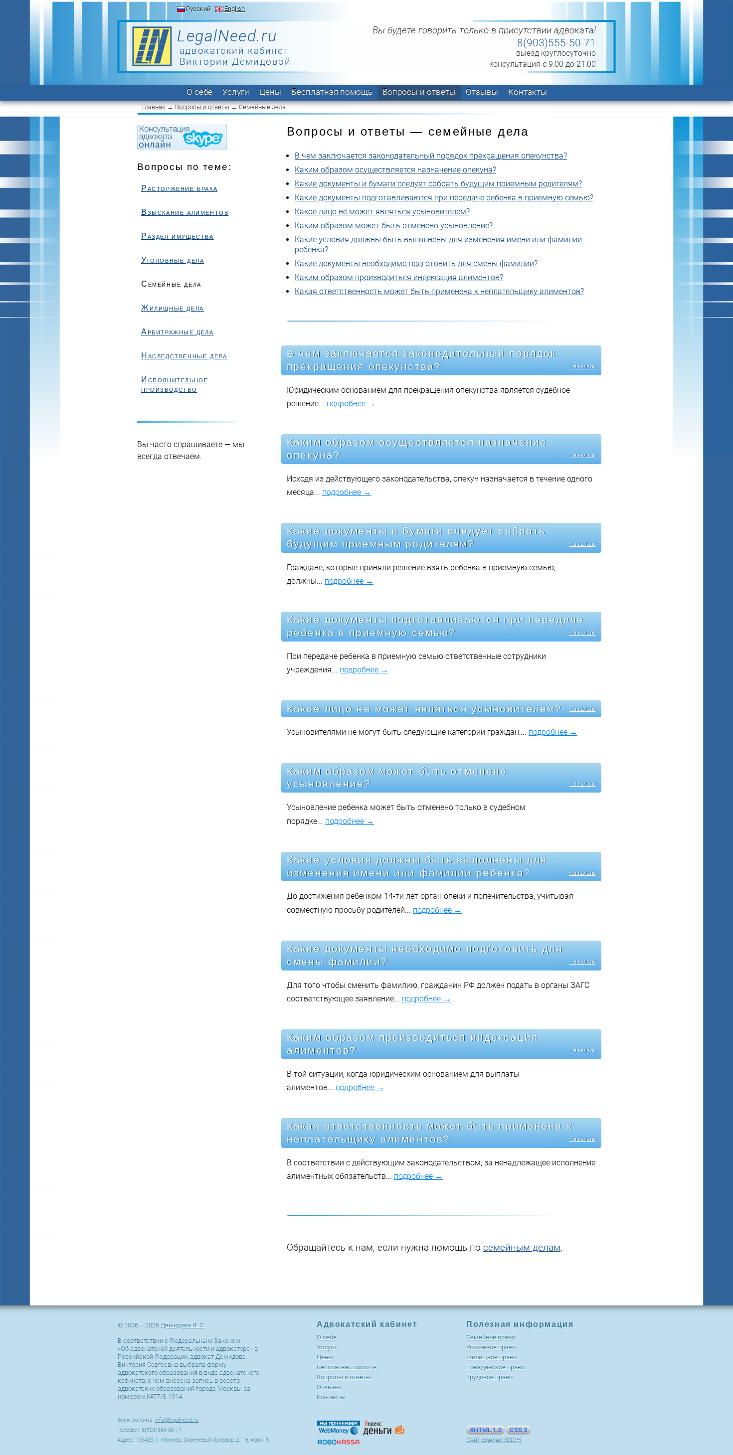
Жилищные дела (172, 308)
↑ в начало (582, 366)
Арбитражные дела (177, 331)
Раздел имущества (177, 236)
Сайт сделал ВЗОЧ (493, 1440)
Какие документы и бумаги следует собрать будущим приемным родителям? (438, 183)
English (234, 8)
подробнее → (351, 403)
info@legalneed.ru (176, 1420)
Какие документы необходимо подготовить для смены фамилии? (416, 263)
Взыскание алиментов (184, 212)
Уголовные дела (172, 260)
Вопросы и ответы (419, 92)
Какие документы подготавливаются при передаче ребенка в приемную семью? (444, 197)
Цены (270, 92)
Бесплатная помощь (331, 92)
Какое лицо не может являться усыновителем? (382, 211)
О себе (199, 92)
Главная (154, 107)
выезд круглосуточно (556, 53)
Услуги (235, 92)
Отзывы (482, 92)
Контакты (527, 92)
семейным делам (521, 1247)
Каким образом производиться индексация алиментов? (399, 277)
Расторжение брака (179, 188)
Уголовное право (491, 1347)
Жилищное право (491, 1357)
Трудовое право (489, 1377)
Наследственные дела (184, 355)
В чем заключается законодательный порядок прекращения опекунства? (431, 156)
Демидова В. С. (183, 1325)
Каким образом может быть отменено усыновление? (394, 225)
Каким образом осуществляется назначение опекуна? (395, 169)
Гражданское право (495, 1367)
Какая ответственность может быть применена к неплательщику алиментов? (439, 291)
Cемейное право (490, 1337)
